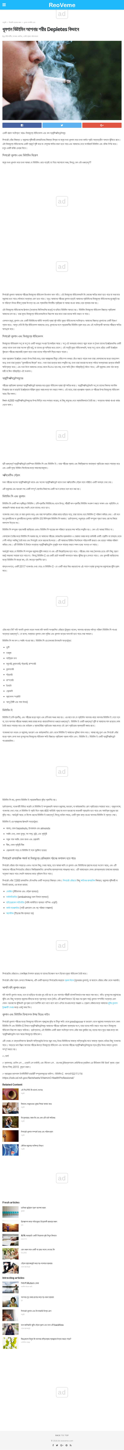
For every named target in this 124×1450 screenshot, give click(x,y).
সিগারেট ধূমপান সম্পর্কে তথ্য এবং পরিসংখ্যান (37, 1131)
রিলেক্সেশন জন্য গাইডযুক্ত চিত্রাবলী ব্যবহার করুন (39, 1221)
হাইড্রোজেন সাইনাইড (15, 902)
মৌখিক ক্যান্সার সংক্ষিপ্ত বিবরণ (32, 1145)
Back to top (62, 1435)
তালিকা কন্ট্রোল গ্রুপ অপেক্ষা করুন (33, 1207)
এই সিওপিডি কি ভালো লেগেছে (32, 1090)
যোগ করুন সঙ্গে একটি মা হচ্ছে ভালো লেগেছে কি (38, 1249)
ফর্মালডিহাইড (11, 896)
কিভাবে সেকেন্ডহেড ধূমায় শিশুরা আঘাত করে (36, 1104)
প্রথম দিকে (69, 980)
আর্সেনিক (10, 913)
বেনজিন (9, 891)
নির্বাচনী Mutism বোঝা (30, 1283)
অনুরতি (4, 22)
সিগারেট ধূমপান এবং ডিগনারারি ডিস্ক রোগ (36, 1311)
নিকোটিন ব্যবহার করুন (15, 22)
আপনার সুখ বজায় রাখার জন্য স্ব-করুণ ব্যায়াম (37, 1297)
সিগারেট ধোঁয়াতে (69, 880)
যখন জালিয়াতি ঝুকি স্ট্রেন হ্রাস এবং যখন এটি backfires (42, 1325)
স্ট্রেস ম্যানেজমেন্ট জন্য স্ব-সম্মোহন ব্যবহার (36, 1263)
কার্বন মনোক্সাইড (12, 907)
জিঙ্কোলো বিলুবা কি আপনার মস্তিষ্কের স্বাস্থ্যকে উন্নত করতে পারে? (46, 1339)
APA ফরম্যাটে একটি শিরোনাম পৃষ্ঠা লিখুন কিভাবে (39, 1235)
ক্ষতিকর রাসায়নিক (88, 880)
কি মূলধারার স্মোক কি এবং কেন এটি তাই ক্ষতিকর (38, 1117)
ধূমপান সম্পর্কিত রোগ (29, 22)
